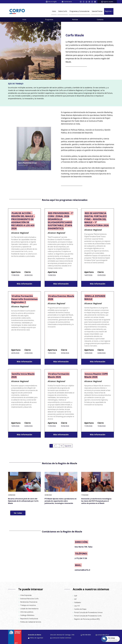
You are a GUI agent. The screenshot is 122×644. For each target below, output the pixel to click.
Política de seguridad (36, 638)
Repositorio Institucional (29, 619)
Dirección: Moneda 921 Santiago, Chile (62, 635)
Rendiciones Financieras (28, 602)
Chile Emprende (26, 595)
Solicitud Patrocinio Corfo (29, 599)
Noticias (75, 19)
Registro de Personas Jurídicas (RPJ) (87, 619)
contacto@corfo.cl (103, 635)
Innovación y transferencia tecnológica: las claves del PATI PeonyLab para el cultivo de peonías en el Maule (96, 501)
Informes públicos (26, 612)
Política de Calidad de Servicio (30, 622)
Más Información (24, 283)
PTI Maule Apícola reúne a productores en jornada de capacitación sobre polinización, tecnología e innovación (60, 501)
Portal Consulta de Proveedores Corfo (88, 616)
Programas (49, 19)
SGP (75, 596)
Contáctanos (68, 1)
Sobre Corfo (62, 11)
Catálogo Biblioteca (27, 615)
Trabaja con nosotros (28, 605)
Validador (77, 602)
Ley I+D (77, 606)
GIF (75, 599)
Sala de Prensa (97, 11)
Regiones (108, 11)
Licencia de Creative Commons (61, 638)
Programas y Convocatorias (79, 11)
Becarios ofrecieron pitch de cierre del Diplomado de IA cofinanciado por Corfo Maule (23, 501)
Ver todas (18, 513)
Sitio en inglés (52, 1)
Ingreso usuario (108, 1)
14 (61, 446)
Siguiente (68, 446)
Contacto (100, 19)
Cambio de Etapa (80, 609)
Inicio (54, 11)
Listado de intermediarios (29, 609)
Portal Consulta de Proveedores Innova (88, 612)
